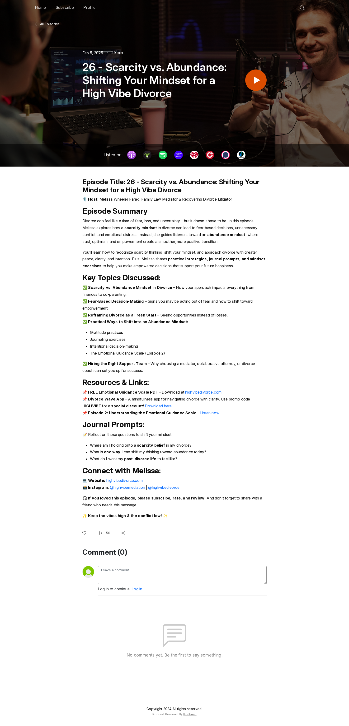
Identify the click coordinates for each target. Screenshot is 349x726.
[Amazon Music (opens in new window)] (178, 155)
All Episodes (49, 24)
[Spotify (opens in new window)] (163, 155)
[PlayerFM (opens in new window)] (210, 155)
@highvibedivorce (163, 487)
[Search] (302, 7)
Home (40, 7)
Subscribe (65, 7)
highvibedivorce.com (203, 392)
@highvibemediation (127, 487)
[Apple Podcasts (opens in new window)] (131, 155)
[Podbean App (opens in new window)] (147, 155)
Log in (137, 589)
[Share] (124, 533)
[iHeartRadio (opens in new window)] (194, 155)
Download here (158, 406)
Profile (89, 7)
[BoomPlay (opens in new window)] (241, 155)
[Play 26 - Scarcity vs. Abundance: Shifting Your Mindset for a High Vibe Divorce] (256, 80)
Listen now (209, 412)
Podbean (189, 714)
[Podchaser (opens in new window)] (225, 155)
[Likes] (85, 532)
